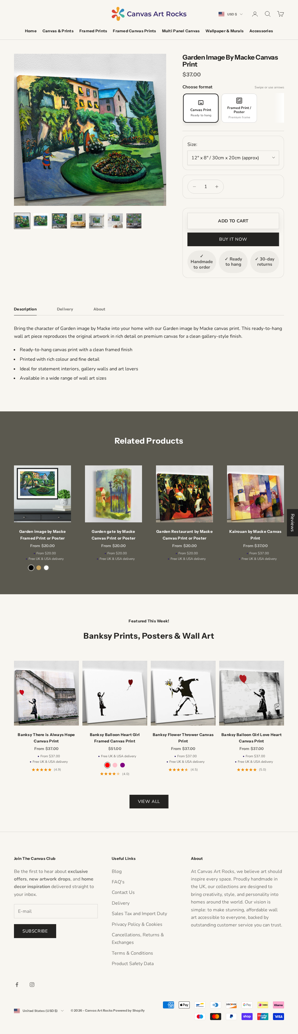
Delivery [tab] (65, 309)
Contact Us (123, 892)
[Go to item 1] (22, 221)
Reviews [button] (292, 523)
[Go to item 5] (96, 221)
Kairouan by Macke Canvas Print (255, 534)
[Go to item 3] (59, 221)
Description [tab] (25, 309)
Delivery (121, 903)
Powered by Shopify (129, 1010)
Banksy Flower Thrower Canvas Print (183, 737)
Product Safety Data (133, 963)
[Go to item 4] (78, 221)
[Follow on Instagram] (32, 984)
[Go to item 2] (41, 221)
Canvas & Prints (58, 30)
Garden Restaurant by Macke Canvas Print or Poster (184, 534)
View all (149, 801)
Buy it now (233, 239)
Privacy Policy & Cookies (137, 924)
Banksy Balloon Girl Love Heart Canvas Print (251, 737)
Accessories (261, 30)
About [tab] (99, 309)
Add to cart (233, 221)
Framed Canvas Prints (134, 30)
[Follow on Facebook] (17, 984)
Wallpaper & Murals (224, 30)
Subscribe (35, 931)
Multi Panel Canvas (181, 30)
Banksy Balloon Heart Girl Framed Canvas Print (115, 737)
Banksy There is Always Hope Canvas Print (46, 737)
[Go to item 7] (134, 221)
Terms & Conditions (132, 953)
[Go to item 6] (115, 221)
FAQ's (118, 882)
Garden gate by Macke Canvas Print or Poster (114, 534)
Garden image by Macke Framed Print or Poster (42, 534)
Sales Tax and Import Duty (139, 913)
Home (31, 30)
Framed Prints (93, 30)
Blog (117, 871)
